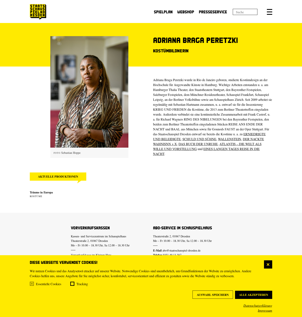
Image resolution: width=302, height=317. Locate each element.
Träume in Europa (41, 192)
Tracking (82, 284)
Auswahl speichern (213, 295)
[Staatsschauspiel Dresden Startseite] (38, 12)
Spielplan (163, 11)
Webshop (185, 11)
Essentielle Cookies (48, 284)
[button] (269, 12)
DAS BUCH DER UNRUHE (198, 144)
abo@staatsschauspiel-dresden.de (182, 250)
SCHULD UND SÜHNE (199, 139)
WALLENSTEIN (229, 139)
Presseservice (213, 11)
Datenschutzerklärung (257, 305)
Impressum (265, 310)
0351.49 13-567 (172, 255)
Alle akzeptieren (253, 295)
